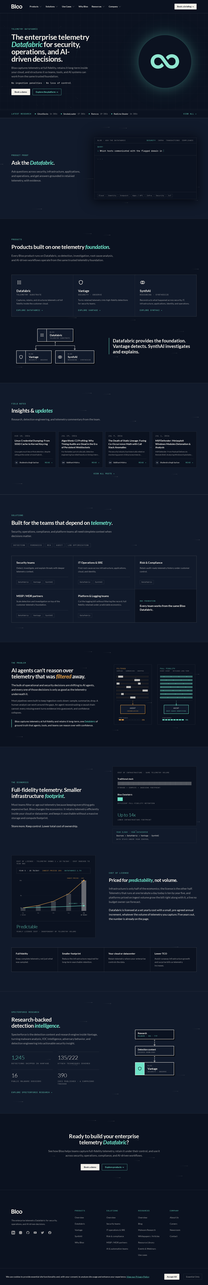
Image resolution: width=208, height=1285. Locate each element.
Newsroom (175, 1230)
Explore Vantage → (89, 310)
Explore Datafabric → (29, 310)
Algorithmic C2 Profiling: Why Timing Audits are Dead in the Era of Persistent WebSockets (79, 444)
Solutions (50, 6)
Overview (79, 1217)
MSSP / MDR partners (116, 1242)
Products (34, 6)
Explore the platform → (47, 92)
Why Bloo (83, 6)
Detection (19, 545)
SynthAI (78, 1236)
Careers (173, 1223)
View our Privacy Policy (138, 1276)
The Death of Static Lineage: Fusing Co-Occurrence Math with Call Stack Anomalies (127, 444)
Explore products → (114, 1167)
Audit (59, 545)
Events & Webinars (147, 1248)
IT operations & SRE (115, 1230)
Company (113, 6)
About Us (174, 1217)
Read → (49, 462)
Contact (173, 1236)
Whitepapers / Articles (148, 1236)
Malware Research (147, 1230)
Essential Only (192, 1276)
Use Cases (66, 6)
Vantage (78, 1230)
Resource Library (146, 1242)
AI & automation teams (117, 1248)
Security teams (113, 1223)
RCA (49, 545)
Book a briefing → (185, 6)
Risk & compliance (115, 1236)
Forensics (36, 545)
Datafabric (80, 1223)
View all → (190, 114)
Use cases (142, 1255)
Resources (96, 6)
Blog (140, 1223)
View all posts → (104, 473)
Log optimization (78, 545)
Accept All (172, 1276)
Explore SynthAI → (151, 310)
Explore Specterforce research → (31, 1092)
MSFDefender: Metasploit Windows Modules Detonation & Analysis (172, 444)
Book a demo (21, 92)
